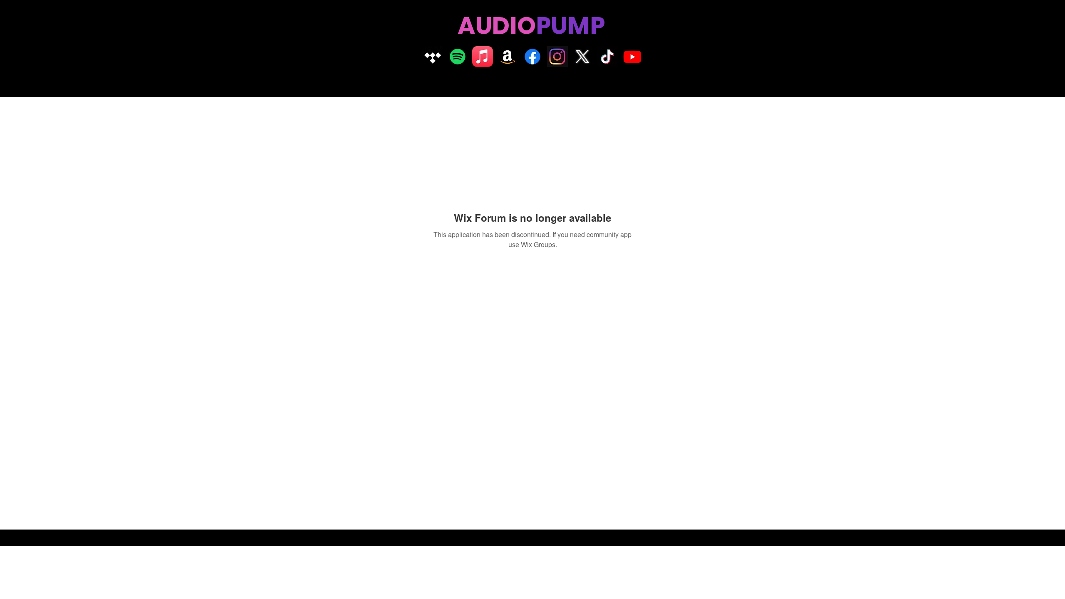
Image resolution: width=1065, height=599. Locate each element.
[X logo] (582, 56)
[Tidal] (432, 56)
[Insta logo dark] (557, 56)
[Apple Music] (482, 56)
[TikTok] (607, 56)
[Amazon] (507, 56)
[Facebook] (532, 56)
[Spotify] (457, 56)
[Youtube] (632, 56)
